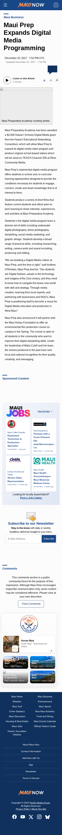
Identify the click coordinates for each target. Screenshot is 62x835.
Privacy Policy (23, 809)
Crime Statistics (17, 711)
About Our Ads (38, 809)
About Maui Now (31, 744)
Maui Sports (45, 706)
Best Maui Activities (45, 711)
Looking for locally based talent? (31, 496)
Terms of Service (31, 778)
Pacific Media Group (40, 802)
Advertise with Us (31, 758)
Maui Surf (17, 706)
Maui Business (14, 17)
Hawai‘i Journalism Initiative (17, 733)
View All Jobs (44, 411)
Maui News (17, 696)
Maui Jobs (17, 726)
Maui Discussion (17, 716)
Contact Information (31, 751)
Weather (17, 701)
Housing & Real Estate (17, 721)
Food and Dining (45, 716)
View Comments (31, 603)
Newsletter (31, 771)
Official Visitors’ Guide (45, 726)
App (31, 764)
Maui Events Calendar (45, 721)
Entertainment (45, 701)
